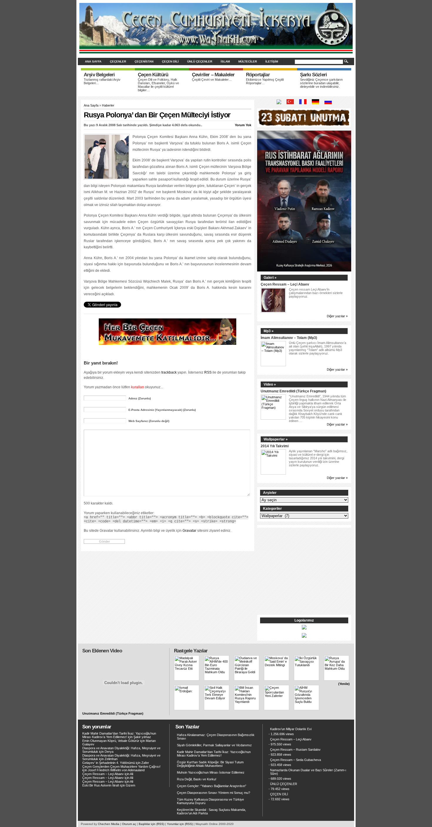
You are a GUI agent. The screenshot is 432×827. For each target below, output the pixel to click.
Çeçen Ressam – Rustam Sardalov (295, 749)
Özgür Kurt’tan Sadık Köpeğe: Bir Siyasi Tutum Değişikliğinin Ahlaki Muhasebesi (210, 763)
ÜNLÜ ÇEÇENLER (199, 61)
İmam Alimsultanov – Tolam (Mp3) (289, 338)
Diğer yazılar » (337, 316)
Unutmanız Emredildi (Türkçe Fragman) (293, 391)
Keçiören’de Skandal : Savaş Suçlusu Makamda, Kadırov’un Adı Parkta (211, 811)
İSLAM (225, 61)
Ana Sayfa (91, 105)
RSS (208, 372)
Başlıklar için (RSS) (151, 824)
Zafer (145, 762)
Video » (270, 384)
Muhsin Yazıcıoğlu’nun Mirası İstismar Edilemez (211, 772)
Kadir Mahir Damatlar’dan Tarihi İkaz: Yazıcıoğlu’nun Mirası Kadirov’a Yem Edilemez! (119, 735)
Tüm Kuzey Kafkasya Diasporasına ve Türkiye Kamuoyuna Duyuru (210, 801)
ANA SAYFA (93, 61)
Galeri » (270, 278)
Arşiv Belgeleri (99, 74)
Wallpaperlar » (276, 439)
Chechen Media (108, 824)
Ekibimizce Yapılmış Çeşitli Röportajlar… (265, 81)
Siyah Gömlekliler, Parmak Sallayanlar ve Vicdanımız (214, 745)
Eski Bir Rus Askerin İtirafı (100, 785)
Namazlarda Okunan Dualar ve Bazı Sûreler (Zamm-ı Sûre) (308, 771)
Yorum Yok (243, 125)
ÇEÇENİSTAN (144, 61)
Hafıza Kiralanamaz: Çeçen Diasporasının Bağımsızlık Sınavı (215, 736)
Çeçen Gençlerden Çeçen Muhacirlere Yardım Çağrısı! (121, 766)
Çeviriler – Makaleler (213, 74)
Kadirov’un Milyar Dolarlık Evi (291, 729)
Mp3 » (269, 331)
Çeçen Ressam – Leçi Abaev (285, 284)
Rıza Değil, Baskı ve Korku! (196, 779)
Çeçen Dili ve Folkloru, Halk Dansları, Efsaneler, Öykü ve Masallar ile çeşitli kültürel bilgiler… (158, 85)
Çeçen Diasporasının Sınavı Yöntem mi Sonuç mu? (213, 792)
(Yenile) (344, 684)
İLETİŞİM (271, 61)
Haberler (108, 105)
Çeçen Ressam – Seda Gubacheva (295, 760)
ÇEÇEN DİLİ (170, 61)
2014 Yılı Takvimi (275, 446)
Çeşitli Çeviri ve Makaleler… (212, 79)
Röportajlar (258, 74)
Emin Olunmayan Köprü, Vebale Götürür (110, 740)
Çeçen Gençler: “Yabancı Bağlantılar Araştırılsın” (211, 786)
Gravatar (189, 530)
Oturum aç (129, 824)
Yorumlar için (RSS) (180, 824)
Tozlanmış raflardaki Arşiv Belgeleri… (102, 81)
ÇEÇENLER (118, 61)
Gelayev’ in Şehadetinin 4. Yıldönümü (108, 762)
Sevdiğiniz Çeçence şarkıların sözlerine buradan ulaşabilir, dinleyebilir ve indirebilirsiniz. (321, 83)
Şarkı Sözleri (313, 74)
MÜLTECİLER (247, 61)
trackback (169, 372)
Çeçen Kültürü (153, 74)
